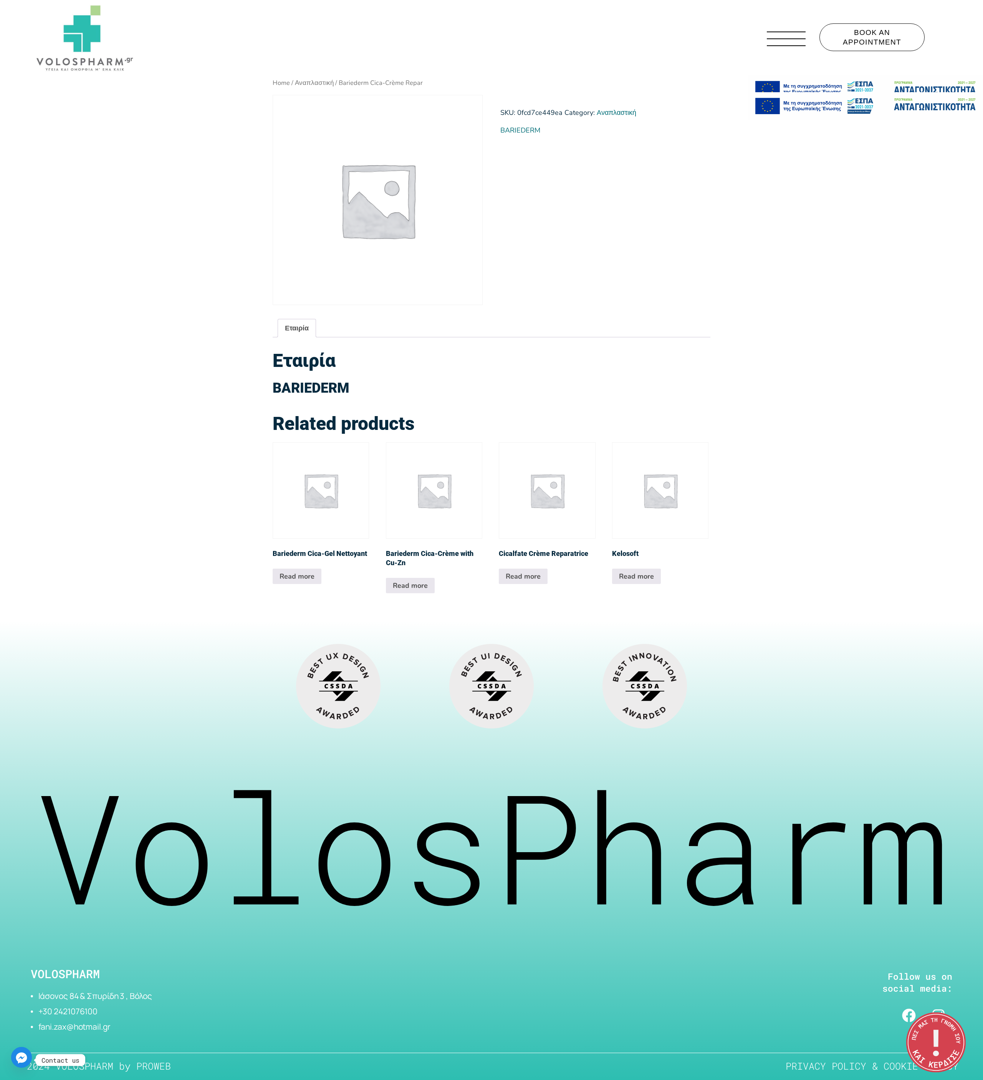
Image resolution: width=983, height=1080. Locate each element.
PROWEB (153, 1066)
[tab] (297, 328)
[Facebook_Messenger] (21, 1060)
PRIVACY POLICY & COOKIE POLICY (872, 1066)
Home (281, 82)
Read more (297, 576)
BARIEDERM (520, 130)
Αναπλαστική (314, 82)
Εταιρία (297, 328)
